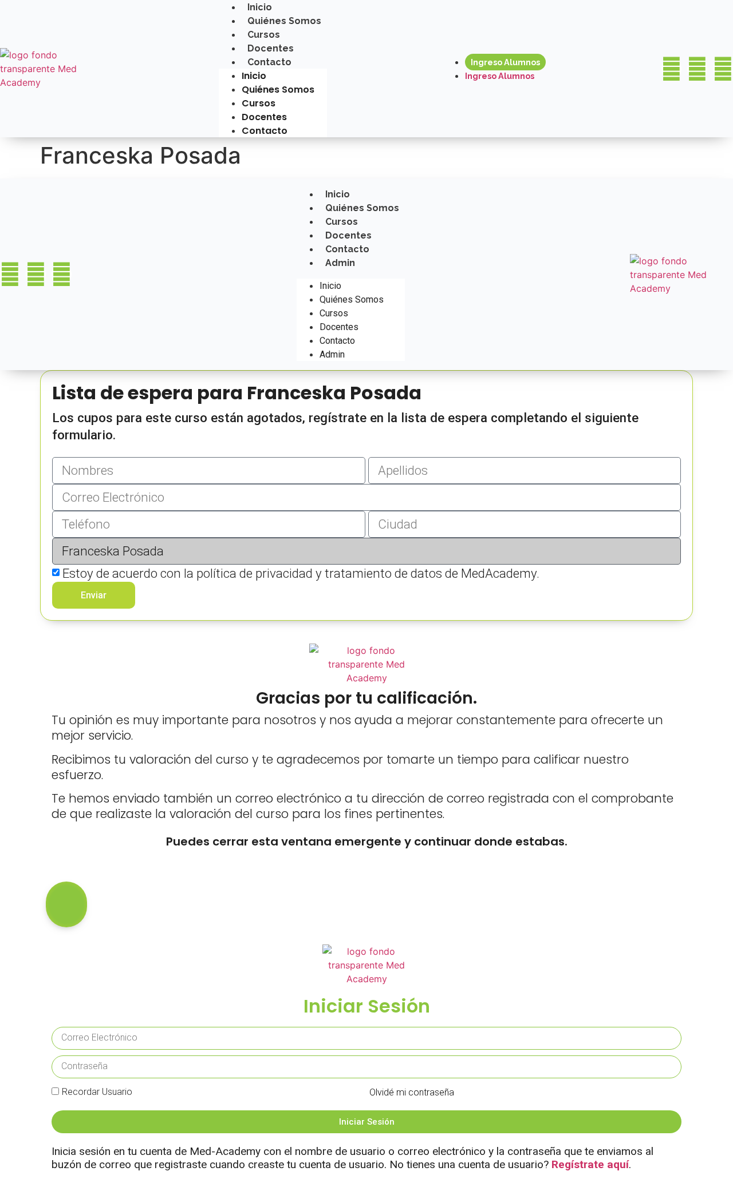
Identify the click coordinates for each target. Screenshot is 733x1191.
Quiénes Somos (284, 20)
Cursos (263, 34)
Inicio (254, 75)
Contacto (269, 62)
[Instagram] (697, 69)
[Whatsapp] (723, 69)
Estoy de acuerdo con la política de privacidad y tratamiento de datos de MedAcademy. (300, 573)
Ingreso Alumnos (505, 62)
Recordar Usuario (97, 1091)
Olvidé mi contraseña (411, 1092)
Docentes (270, 48)
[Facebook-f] (671, 69)
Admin (340, 262)
